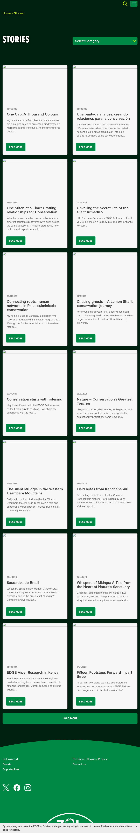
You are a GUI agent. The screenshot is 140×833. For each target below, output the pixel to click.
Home (7, 13)
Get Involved (10, 759)
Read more (17, 148)
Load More (70, 718)
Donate (7, 764)
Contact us (79, 764)
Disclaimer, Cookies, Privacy (90, 759)
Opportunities (11, 769)
